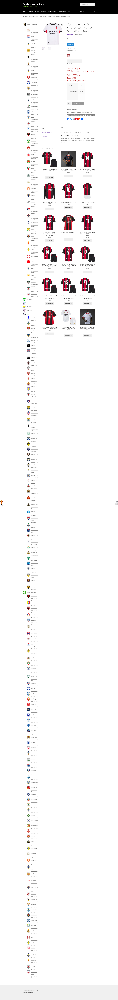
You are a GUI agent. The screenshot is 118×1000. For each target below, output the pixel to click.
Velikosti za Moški (71, 48)
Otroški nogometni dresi (33, 4)
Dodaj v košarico (78, 103)
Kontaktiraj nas (62, 11)
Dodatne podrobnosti (47, 132)
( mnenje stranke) (78, 34)
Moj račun (43, 11)
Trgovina (30, 11)
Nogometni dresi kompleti (29, 992)
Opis (43, 128)
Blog (69, 11)
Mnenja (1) (44, 136)
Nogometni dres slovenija (80, 114)
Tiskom (70, 58)
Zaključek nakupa (52, 11)
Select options (49, 177)
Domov (24, 11)
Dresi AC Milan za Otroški (75, 112)
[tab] (49, 128)
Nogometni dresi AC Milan (36, 16)
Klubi (29, 16)
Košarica (37, 11)
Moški (72, 111)
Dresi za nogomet (85, 112)
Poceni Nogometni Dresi (80, 115)
